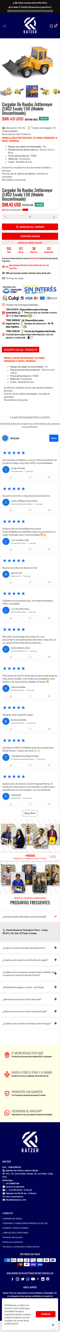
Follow (54, 438)
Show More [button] (30, 813)
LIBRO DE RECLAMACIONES (15, 1232)
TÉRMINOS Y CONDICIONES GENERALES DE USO (25, 1223)
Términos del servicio (12, 1237)
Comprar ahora (30, 236)
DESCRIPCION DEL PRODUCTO (20, 349)
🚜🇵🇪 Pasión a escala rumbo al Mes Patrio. (30, 3)
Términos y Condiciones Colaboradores (21, 1246)
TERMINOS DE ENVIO (12, 1218)
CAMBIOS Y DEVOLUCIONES (15, 1227)
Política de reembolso (12, 1241)
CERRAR (45, 1314)
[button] (30, 463)
